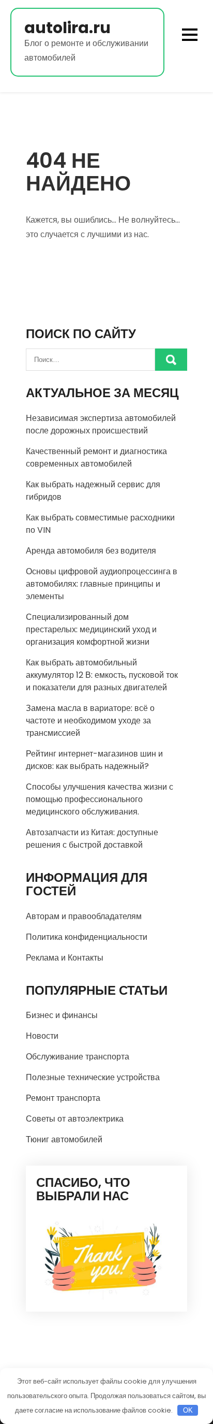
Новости (42, 1036)
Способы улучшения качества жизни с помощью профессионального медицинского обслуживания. (99, 799)
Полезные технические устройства (93, 1077)
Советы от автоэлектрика (75, 1119)
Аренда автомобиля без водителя (91, 551)
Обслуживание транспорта (77, 1057)
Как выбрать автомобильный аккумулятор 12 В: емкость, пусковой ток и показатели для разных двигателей (102, 675)
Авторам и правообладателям (84, 916)
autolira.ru (67, 27)
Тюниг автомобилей (64, 1139)
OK (188, 1410)
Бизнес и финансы (62, 1015)
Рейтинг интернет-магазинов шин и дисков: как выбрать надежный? (94, 760)
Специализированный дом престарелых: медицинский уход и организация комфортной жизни (91, 629)
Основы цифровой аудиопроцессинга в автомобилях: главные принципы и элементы (101, 583)
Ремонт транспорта (63, 1098)
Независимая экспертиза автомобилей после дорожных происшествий (101, 424)
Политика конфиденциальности (86, 937)
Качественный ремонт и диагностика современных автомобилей (96, 457)
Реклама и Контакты (64, 958)
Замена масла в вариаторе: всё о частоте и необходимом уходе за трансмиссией (90, 720)
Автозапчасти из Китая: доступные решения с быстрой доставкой (92, 838)
